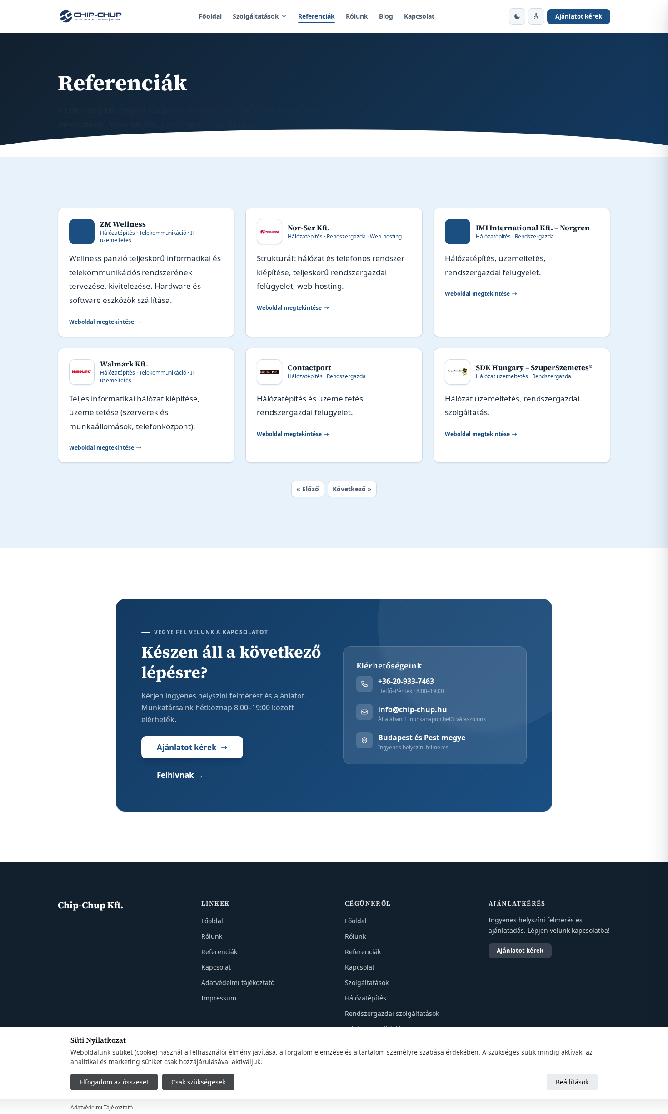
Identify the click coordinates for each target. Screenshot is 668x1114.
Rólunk (357, 16)
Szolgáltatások (256, 16)
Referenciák (316, 16)
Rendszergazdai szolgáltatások (392, 1013)
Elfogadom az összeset (114, 1082)
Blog (386, 16)
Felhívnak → (180, 775)
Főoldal (210, 16)
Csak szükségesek (198, 1082)
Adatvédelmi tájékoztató (237, 982)
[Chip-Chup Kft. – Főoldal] (91, 16)
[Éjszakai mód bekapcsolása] (517, 16)
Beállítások (572, 1082)
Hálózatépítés (365, 998)
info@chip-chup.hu (412, 709)
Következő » (352, 489)
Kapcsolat (419, 16)
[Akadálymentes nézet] (536, 16)
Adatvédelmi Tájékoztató (101, 1107)
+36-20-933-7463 (406, 681)
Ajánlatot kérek (578, 16)
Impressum (218, 998)
